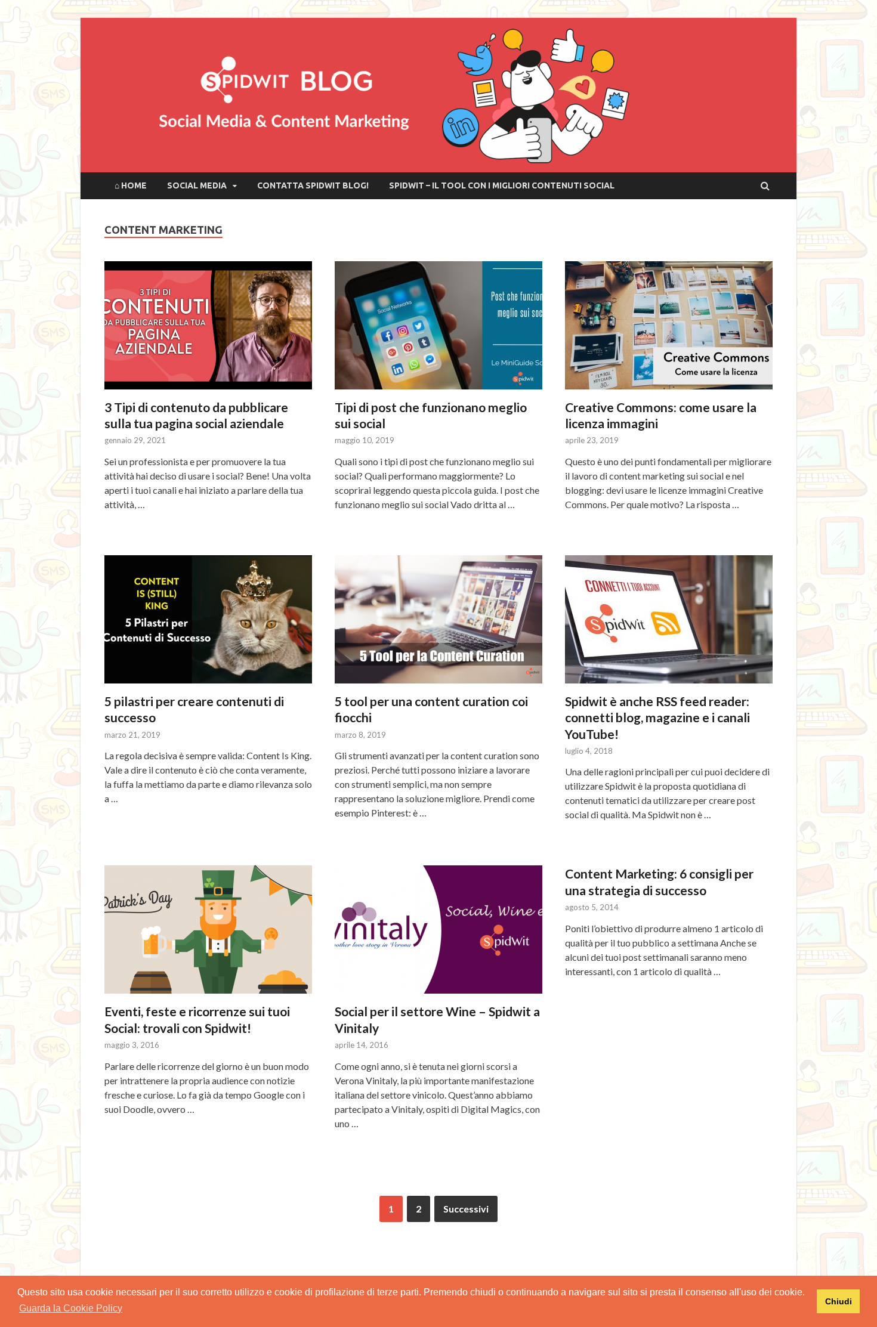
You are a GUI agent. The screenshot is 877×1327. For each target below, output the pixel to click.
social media (197, 185)
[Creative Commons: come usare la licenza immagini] (669, 330)
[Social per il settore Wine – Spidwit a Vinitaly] (438, 934)
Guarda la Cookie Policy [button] (70, 1308)
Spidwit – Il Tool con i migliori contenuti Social (501, 185)
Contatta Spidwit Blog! (313, 185)
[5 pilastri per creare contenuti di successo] (208, 624)
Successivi (466, 1208)
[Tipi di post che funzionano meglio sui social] (438, 330)
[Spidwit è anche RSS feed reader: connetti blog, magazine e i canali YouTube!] (669, 624)
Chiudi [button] (838, 1301)
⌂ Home (131, 185)
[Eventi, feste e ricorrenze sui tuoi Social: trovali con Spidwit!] (208, 934)
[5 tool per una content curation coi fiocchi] (438, 624)
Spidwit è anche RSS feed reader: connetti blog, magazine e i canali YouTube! (657, 717)
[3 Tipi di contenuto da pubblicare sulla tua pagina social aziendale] (208, 330)
